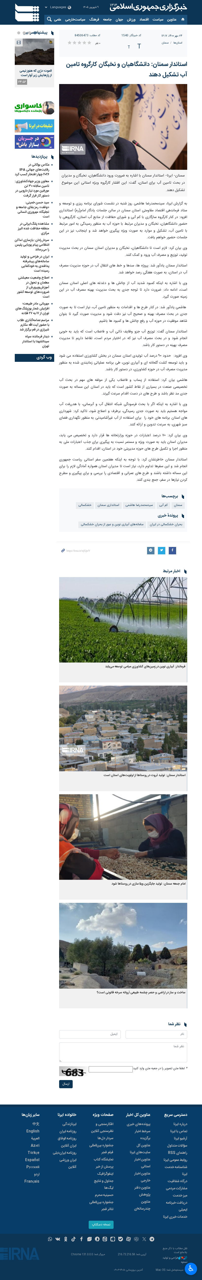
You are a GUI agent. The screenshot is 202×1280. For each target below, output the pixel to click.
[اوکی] (65, 1240)
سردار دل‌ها (105, 1138)
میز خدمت (180, 1196)
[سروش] (97, 1240)
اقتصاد (144, 20)
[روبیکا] (136, 1240)
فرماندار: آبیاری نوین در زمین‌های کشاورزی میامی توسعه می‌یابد (145, 666)
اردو (36, 1174)
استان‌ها (177, 43)
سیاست (158, 20)
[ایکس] (144, 1240)
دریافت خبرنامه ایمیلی (176, 1206)
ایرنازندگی (69, 1124)
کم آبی (163, 505)
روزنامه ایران (67, 1131)
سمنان (165, 43)
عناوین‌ (171, 20)
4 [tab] (18, 32)
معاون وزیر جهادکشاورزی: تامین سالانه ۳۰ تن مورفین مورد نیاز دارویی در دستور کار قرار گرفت (32, 188)
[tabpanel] (34, 63)
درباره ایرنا (180, 1124)
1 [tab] (35, 32)
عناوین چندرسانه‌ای (142, 1205)
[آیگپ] (112, 1240)
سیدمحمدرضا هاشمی (139, 505)
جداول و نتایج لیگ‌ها (103, 1184)
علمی (57, 20)
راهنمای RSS (177, 1153)
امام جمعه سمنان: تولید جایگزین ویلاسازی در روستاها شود (148, 884)
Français (31, 1182)
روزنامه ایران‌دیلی (64, 1153)
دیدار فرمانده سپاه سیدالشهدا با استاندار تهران (35, 341)
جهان (119, 20)
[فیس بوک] (81, 1240)
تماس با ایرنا (178, 1131)
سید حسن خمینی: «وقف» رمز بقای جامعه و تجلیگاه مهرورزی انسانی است (32, 210)
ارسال (65, 1084)
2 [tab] (29, 32)
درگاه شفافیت (177, 1181)
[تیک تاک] (73, 1240)
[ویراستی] (89, 1240)
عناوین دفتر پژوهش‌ (142, 1191)
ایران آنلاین (68, 1146)
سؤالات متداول (177, 1146)
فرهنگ (94, 20)
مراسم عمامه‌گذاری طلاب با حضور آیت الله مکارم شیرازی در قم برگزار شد (33, 325)
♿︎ (191, 1268)
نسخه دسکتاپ (101, 1224)
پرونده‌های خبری (138, 1124)
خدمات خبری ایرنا (175, 1217)
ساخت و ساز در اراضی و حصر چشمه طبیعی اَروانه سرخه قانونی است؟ (141, 992)
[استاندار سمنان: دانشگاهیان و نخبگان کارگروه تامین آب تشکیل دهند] (123, 127)
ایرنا (147, 7)
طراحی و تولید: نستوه (174, 1260)
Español (32, 1160)
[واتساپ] (50, 1240)
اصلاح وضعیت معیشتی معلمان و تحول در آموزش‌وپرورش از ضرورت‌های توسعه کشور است (33, 287)
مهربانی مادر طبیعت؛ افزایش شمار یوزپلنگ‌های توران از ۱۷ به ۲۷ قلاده (32, 308)
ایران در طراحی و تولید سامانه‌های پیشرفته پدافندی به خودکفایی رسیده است (34, 264)
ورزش (131, 20)
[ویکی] (57, 1240)
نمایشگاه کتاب (103, 1160)
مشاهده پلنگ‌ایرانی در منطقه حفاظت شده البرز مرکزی (33, 228)
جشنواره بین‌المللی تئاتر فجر (101, 1205)
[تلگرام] (152, 1240)
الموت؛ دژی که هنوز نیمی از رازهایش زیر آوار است (35, 73)
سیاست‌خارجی (75, 20)
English (32, 1131)
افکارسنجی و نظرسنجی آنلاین (102, 1127)
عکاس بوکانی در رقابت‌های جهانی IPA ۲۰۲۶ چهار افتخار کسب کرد (32, 169)
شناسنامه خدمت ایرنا (176, 1170)
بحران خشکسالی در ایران (166, 524)
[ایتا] (105, 1240)
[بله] (120, 1240)
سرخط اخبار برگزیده (142, 1134)
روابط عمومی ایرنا (175, 1160)
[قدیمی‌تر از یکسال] (123, 620)
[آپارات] (128, 1240)
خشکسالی (84, 505)
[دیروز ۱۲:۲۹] (34, 52)
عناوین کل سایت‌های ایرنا (140, 1149)
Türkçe (33, 1153)
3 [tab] (24, 32)
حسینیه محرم (104, 1195)
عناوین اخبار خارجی (142, 1177)
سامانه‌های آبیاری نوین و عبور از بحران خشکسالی (112, 524)
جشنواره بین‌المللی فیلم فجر (101, 1149)
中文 (36, 1124)
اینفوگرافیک (105, 1174)
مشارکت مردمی (176, 1189)
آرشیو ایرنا (180, 1139)
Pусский (32, 1167)
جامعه (107, 20)
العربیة (35, 1139)
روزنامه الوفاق (67, 1139)
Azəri (35, 1146)
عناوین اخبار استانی (142, 1163)
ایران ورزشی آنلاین (67, 1163)
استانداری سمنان (108, 505)
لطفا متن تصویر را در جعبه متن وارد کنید (160, 1068)
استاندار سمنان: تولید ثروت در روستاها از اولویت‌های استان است (144, 775)
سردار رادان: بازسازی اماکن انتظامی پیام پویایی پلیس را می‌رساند (32, 245)
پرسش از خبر (104, 1167)
